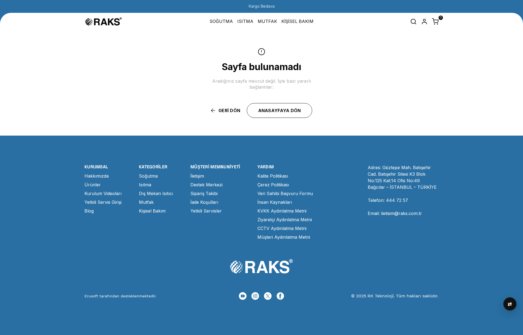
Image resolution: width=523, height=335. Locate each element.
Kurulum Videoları (102, 193)
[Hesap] (424, 21)
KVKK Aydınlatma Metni (281, 211)
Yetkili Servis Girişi (102, 202)
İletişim (197, 176)
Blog (89, 211)
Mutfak (146, 202)
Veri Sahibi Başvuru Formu (285, 193)
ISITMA (245, 21)
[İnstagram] (255, 296)
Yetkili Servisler (206, 211)
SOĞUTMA (221, 21)
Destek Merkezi (206, 184)
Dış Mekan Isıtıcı (156, 193)
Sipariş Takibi (204, 193)
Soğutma (148, 176)
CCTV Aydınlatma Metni (281, 228)
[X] (268, 296)
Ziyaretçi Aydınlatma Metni (284, 219)
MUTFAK (267, 21)
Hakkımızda (96, 176)
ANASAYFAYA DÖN (279, 110)
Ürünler (92, 184)
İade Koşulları (204, 202)
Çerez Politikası (273, 184)
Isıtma (145, 184)
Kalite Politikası (272, 176)
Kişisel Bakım (152, 211)
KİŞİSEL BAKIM (297, 21)
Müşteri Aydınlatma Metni (283, 237)
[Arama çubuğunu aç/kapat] (413, 21)
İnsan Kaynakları (274, 202)
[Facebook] (280, 296)
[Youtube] (243, 296)
